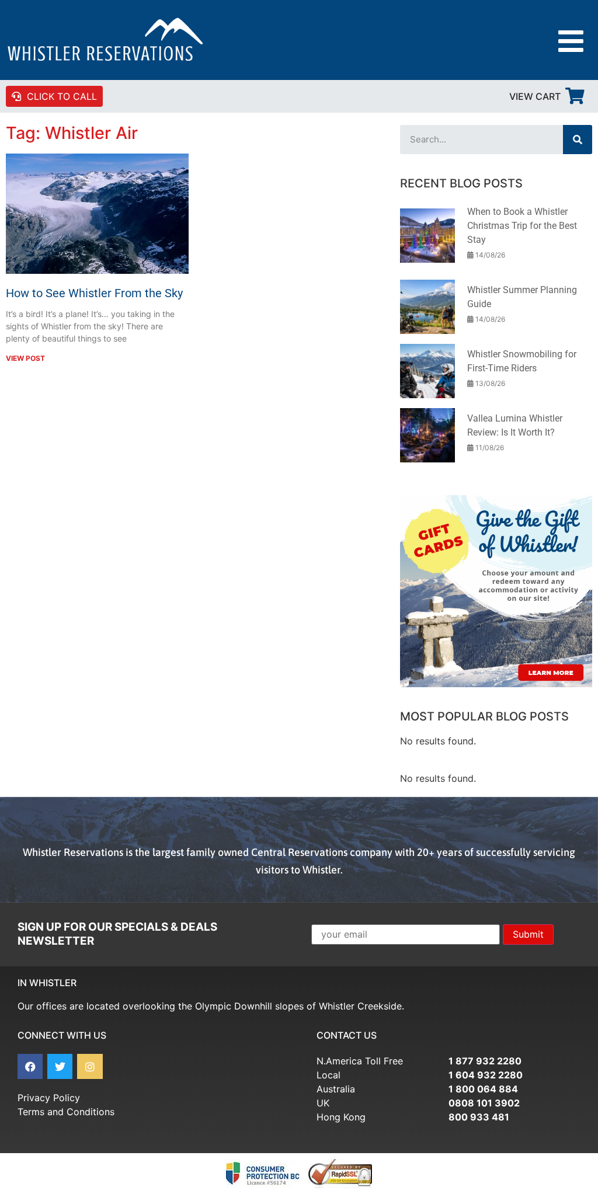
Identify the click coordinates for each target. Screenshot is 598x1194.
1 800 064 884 (483, 1089)
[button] (570, 41)
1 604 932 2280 (485, 1075)
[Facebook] (30, 1066)
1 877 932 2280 (484, 1061)
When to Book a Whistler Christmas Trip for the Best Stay (522, 225)
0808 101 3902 (484, 1103)
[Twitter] (59, 1066)
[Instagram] (89, 1066)
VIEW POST (25, 358)
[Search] (577, 139)
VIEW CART (535, 96)
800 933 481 (478, 1117)
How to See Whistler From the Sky (94, 293)
